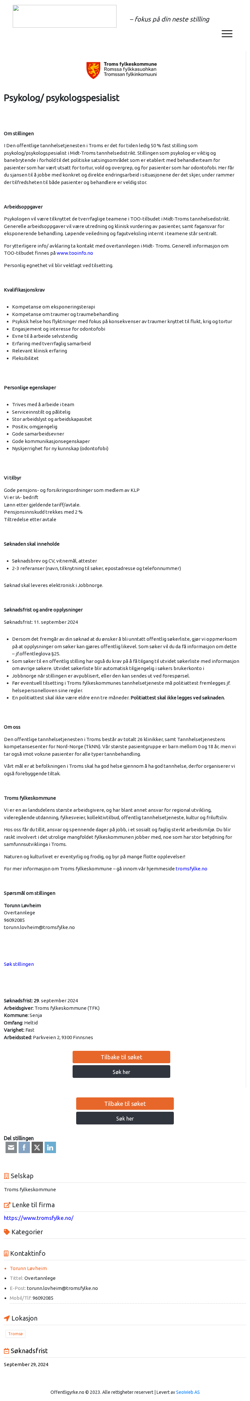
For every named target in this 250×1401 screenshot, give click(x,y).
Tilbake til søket (121, 1057)
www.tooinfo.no (75, 253)
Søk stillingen (19, 964)
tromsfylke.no (191, 868)
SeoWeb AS (188, 1392)
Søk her (121, 1072)
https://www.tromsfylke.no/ (39, 1218)
